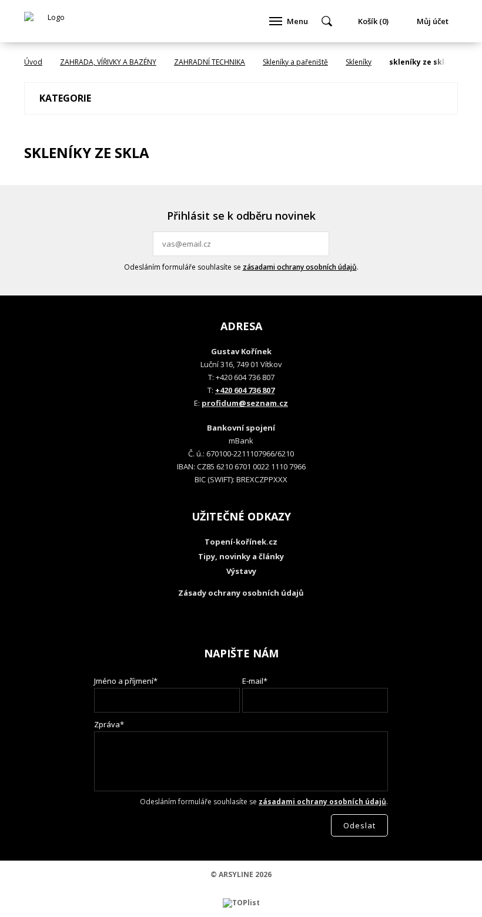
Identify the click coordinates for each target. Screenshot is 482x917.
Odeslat (318, 243)
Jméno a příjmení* (126, 681)
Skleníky (358, 62)
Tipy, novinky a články (241, 556)
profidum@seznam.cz (245, 403)
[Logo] (51, 21)
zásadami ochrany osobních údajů (300, 267)
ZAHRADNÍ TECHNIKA (209, 62)
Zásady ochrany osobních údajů (241, 592)
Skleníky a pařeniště (295, 62)
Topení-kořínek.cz (241, 541)
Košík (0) (373, 21)
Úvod (33, 62)
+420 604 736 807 (245, 390)
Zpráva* (109, 724)
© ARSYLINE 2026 (241, 874)
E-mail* (254, 681)
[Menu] (275, 21)
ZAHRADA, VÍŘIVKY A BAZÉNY (108, 62)
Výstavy (241, 571)
